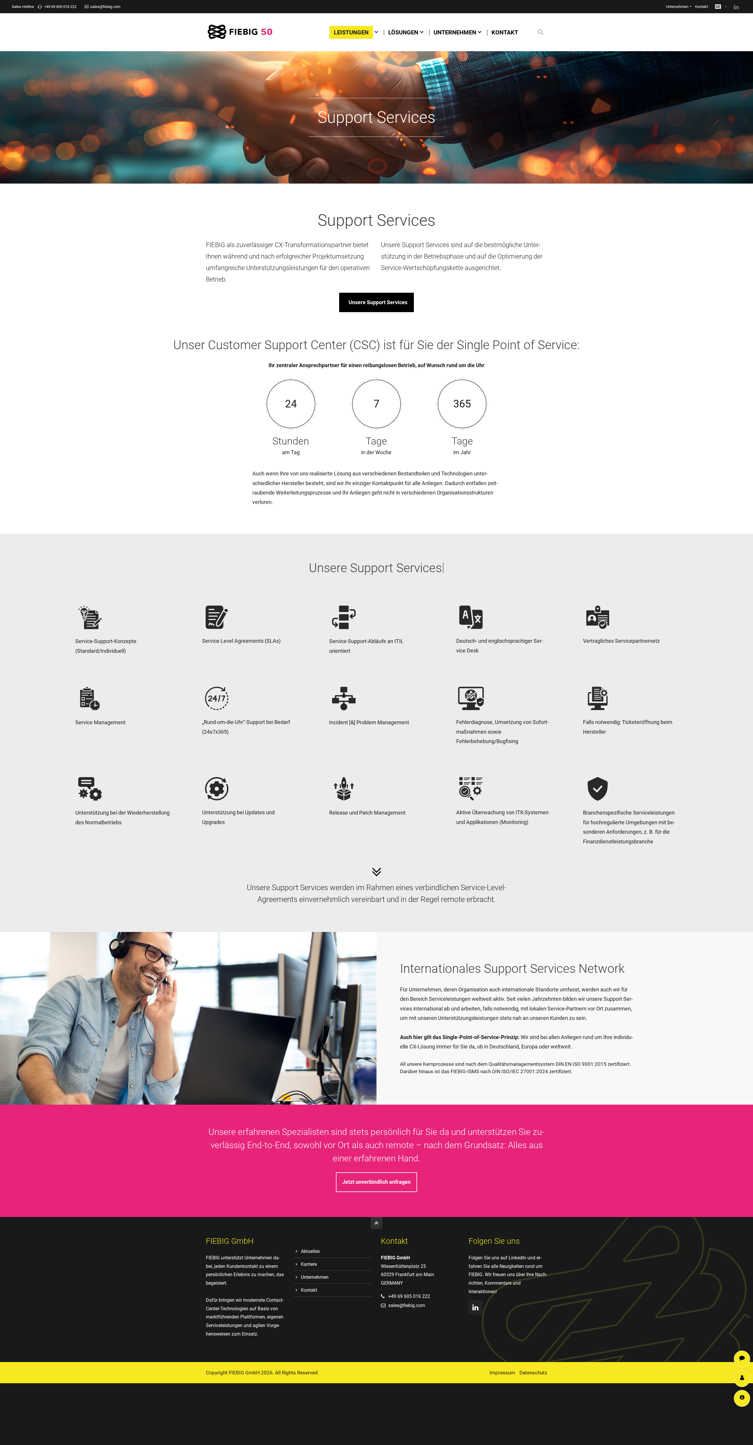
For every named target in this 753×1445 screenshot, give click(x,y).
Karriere (309, 1264)
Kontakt (701, 6)
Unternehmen (677, 6)
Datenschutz (533, 1373)
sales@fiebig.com (105, 6)
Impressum (502, 1373)
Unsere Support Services (378, 302)
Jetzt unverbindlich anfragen (376, 1182)
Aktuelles (310, 1251)
